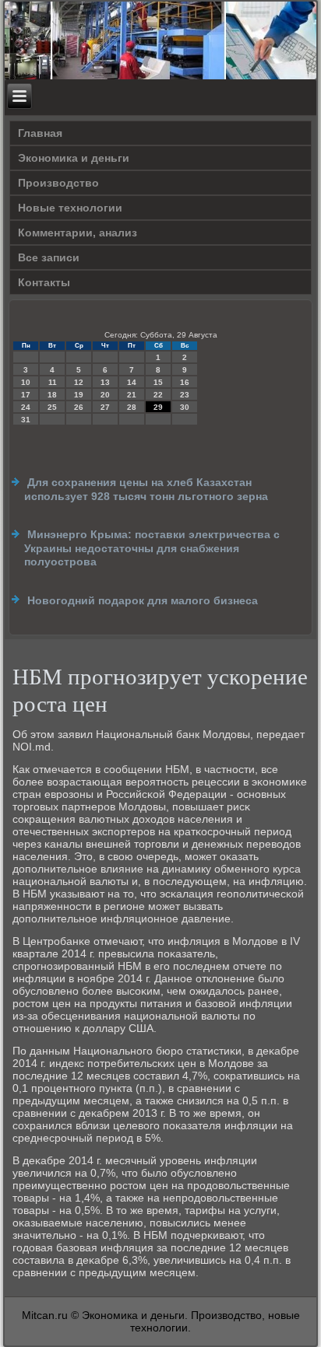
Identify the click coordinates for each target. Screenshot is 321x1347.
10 (25, 382)
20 (105, 394)
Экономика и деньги (73, 158)
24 (25, 407)
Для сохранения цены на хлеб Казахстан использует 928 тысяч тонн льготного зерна (146, 489)
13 (105, 382)
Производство (58, 183)
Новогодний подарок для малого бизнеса (142, 600)
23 (184, 394)
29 (158, 407)
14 (131, 382)
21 (131, 394)
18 (52, 394)
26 (78, 407)
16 (184, 382)
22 (158, 394)
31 (25, 419)
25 (52, 407)
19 (78, 394)
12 (78, 382)
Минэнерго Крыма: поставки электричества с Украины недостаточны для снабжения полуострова (152, 548)
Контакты (44, 282)
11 (52, 382)
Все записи (48, 257)
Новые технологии (70, 207)
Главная (40, 133)
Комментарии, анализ (77, 232)
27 (105, 407)
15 (158, 382)
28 (131, 407)
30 (184, 407)
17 (25, 394)
